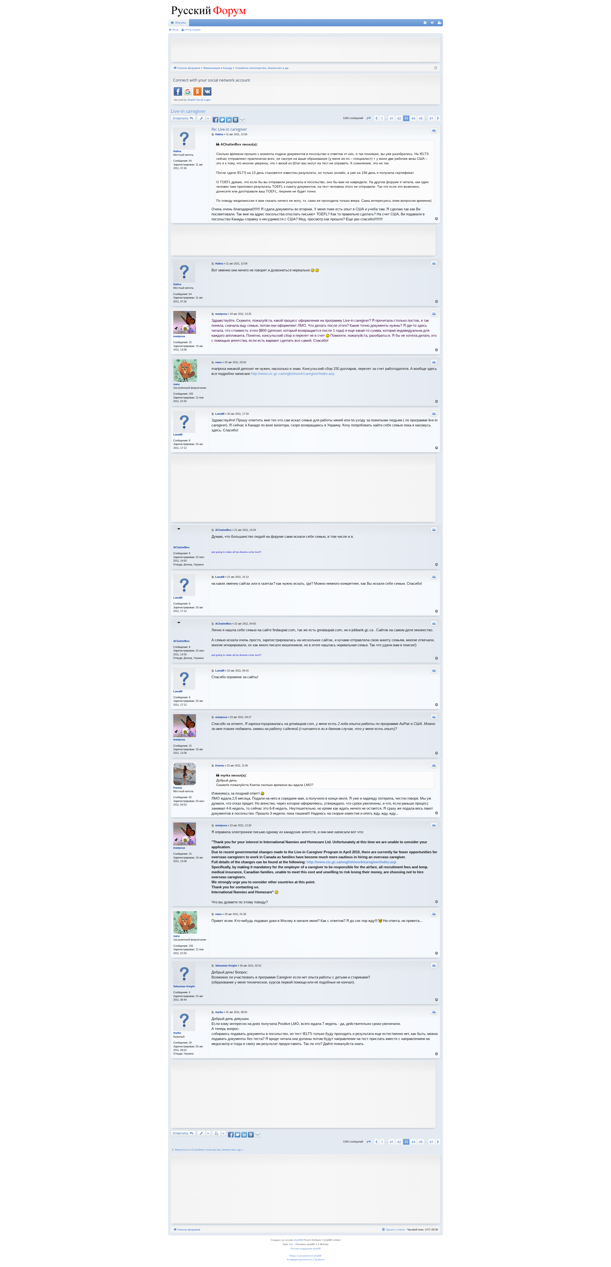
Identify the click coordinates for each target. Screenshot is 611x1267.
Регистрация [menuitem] (440, 23)
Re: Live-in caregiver (229, 129)
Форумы (180, 22)
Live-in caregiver (188, 111)
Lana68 (177, 434)
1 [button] (382, 118)
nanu (176, 384)
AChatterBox (181, 547)
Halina (177, 151)
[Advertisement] (305, 49)
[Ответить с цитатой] (434, 130)
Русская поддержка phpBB (305, 1248)
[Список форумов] (207, 9)
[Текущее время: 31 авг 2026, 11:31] (435, 68)
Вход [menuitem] (433, 23)
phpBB (297, 1240)
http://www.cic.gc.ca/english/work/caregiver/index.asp (292, 374)
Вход (175, 29)
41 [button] (392, 118)
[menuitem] (425, 22)
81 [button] (431, 118)
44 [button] (413, 118)
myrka (177, 1032)
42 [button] (399, 118)
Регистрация (192, 29)
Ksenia (177, 787)
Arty (291, 1244)
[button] (368, 118)
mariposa (179, 336)
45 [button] (421, 118)
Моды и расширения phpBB (305, 1255)
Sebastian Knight (184, 986)
